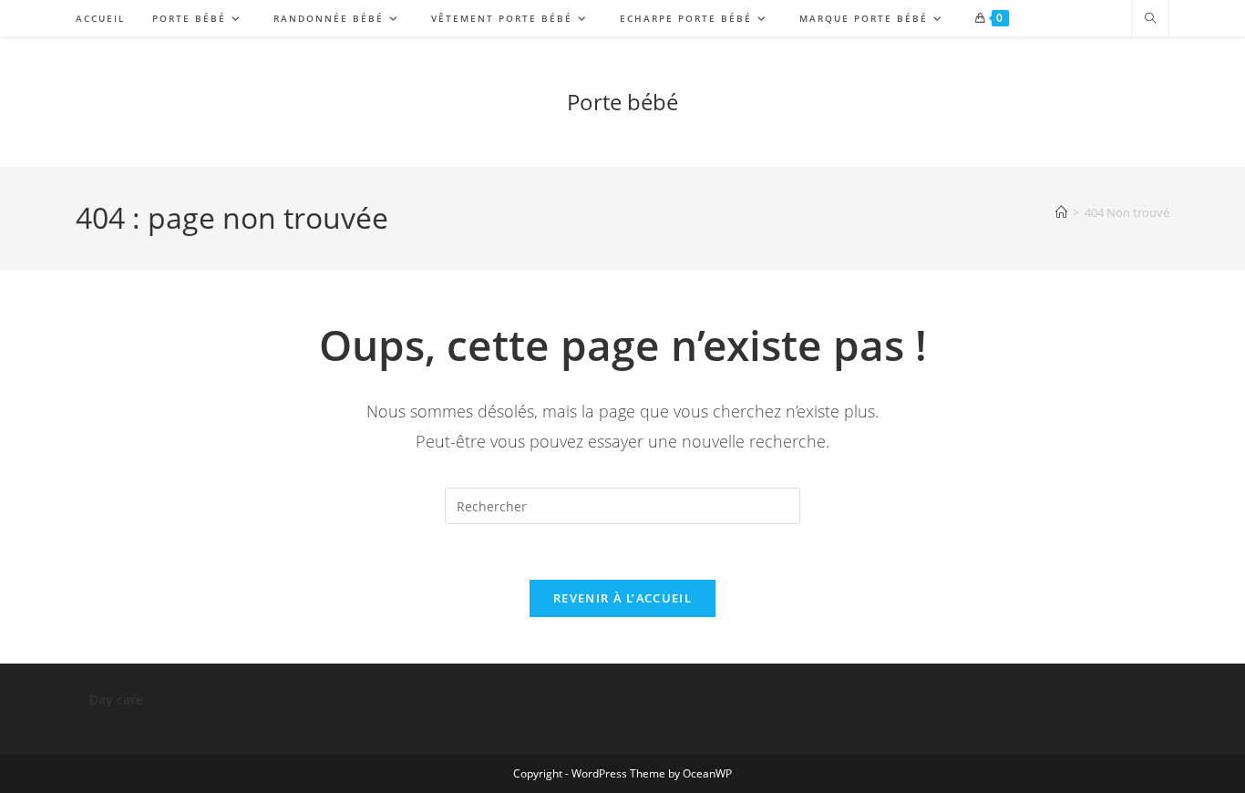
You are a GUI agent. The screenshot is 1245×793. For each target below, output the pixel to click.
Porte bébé (622, 102)
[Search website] (1150, 19)
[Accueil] (1061, 212)
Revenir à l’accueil (622, 598)
